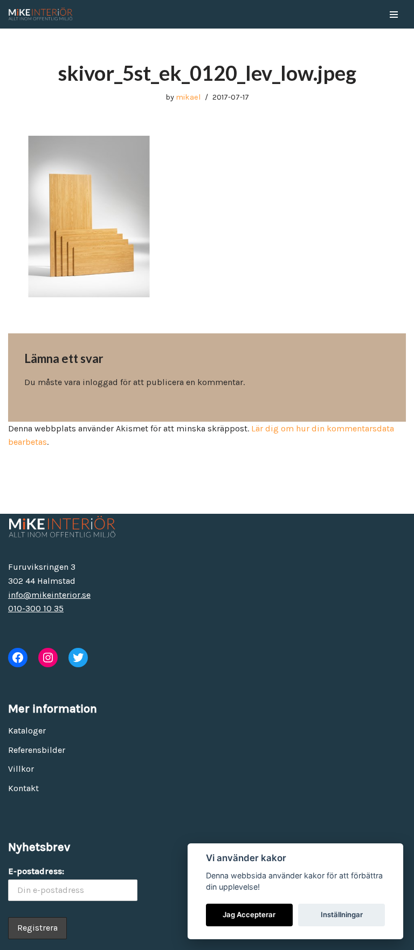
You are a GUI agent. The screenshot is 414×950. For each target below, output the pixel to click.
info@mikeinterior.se (49, 595)
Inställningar (342, 914)
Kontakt (23, 788)
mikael (188, 97)
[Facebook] (17, 657)
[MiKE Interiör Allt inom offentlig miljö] (40, 14)
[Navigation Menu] (394, 14)
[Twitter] (78, 657)
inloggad (100, 382)
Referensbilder (36, 750)
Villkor (21, 769)
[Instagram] (48, 657)
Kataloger (27, 730)
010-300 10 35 (36, 608)
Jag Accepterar (249, 914)
